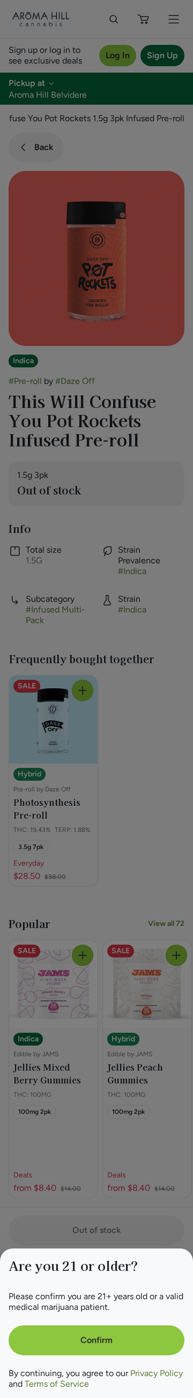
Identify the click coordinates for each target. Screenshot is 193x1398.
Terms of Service (57, 1384)
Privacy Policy (156, 1373)
